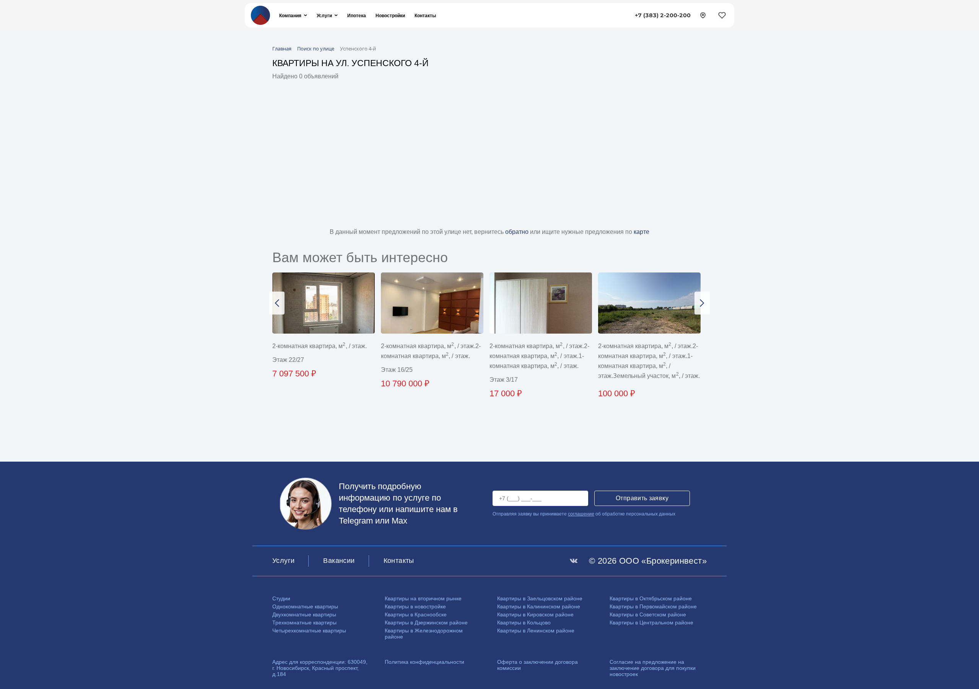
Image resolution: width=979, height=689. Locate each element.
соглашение (581, 514)
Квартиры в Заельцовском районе (539, 598)
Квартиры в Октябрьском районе (651, 598)
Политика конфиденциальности (424, 662)
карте (641, 232)
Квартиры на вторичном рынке (423, 598)
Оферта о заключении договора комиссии (537, 665)
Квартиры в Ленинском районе (535, 630)
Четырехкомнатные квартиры (309, 630)
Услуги (324, 15)
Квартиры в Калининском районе (538, 606)
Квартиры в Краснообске (416, 614)
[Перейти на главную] (260, 14)
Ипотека (356, 15)
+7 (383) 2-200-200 (663, 15)
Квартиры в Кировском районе (535, 614)
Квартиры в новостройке (415, 606)
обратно (517, 232)
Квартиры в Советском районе (648, 614)
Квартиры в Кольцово (524, 622)
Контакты (425, 15)
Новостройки (390, 15)
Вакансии (339, 560)
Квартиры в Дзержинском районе (426, 622)
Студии (281, 598)
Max (399, 520)
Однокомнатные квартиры (305, 606)
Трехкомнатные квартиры (304, 622)
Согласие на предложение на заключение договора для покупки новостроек (653, 668)
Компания (290, 15)
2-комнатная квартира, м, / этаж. (319, 346)
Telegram (356, 520)
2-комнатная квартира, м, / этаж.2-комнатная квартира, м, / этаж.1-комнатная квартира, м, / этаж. (539, 356)
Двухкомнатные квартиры (304, 614)
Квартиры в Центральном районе (651, 622)
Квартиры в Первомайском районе (653, 606)
